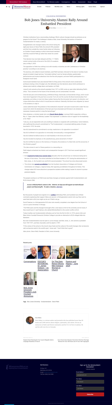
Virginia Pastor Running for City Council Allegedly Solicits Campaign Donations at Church (38, 340)
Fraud (95, 2)
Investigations (66, 2)
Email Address (80, 372)
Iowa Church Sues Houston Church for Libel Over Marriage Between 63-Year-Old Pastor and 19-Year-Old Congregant (73, 340)
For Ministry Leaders (53, 2)
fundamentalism (46, 301)
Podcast (48, 6)
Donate (39, 6)
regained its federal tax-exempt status (39, 156)
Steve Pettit (55, 301)
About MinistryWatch (39, 2)
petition (53, 195)
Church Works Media (56, 114)
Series (74, 2)
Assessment (81, 2)
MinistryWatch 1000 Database (18, 2)
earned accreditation (41, 164)
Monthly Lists (59, 6)
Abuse (89, 2)
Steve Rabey (53, 28)
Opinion (102, 6)
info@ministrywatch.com (50, 372)
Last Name (79, 385)
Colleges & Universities (56, 16)
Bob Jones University (33, 301)
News (68, 6)
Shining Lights (80, 6)
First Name (79, 379)
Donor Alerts (92, 6)
